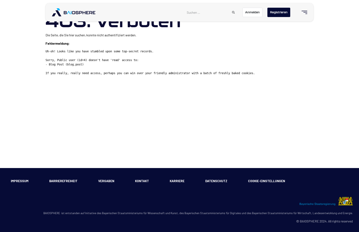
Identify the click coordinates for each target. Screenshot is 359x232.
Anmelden (252, 12)
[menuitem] (302, 12)
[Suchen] (233, 12)
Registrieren (279, 12)
